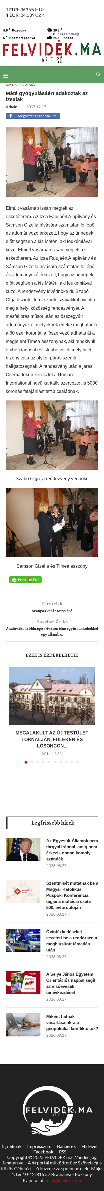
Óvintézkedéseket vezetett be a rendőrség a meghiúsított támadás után (71, 940)
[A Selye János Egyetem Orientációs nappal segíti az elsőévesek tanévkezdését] (23, 982)
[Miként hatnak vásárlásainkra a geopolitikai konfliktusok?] (23, 1024)
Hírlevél (89, 1146)
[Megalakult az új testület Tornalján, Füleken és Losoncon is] (52, 696)
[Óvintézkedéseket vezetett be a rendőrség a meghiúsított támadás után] (23, 940)
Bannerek (66, 1146)
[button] (13, 719)
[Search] (98, 74)
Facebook (43, 1151)
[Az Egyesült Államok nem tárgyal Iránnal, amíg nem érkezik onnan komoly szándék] (23, 849)
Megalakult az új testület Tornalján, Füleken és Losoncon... (52, 739)
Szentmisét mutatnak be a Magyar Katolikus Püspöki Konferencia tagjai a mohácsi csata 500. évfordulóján (72, 895)
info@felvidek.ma (63, 1180)
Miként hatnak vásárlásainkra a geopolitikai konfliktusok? (72, 1022)
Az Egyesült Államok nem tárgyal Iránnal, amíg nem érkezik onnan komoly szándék (72, 849)
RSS (62, 1151)
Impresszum (39, 1146)
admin (11, 106)
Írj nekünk (12, 1146)
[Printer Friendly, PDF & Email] (25, 579)
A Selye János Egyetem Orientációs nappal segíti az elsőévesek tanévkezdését (71, 983)
